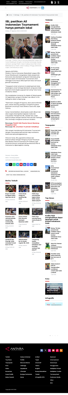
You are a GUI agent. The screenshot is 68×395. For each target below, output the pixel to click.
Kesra (22, 377)
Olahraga (16, 15)
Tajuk (37, 360)
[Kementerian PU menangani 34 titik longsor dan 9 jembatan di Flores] (47, 92)
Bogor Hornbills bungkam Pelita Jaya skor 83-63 (10, 195)
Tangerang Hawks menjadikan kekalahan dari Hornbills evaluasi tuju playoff (36, 245)
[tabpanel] (54, 289)
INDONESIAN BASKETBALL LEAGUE (18, 171)
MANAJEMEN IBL (35, 171)
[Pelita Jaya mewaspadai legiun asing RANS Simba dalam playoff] (37, 188)
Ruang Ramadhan (40, 371)
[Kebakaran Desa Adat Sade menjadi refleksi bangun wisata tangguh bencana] (47, 155)
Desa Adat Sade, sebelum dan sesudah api (56, 132)
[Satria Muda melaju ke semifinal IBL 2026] (24, 188)
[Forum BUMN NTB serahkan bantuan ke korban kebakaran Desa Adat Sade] (47, 141)
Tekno (37, 365)
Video (7, 368)
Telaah (37, 374)
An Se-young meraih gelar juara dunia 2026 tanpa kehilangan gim (56, 71)
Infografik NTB (39, 377)
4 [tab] (56, 296)
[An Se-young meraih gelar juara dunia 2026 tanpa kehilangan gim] (47, 70)
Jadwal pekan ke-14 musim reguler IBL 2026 (24, 241)
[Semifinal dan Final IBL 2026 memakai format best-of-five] (10, 234)
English (37, 368)
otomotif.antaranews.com (25, 3)
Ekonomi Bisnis (25, 362)
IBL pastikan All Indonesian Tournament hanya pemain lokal (39, 15)
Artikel (37, 357)
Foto (47, 279)
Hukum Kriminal (25, 357)
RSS (51, 383)
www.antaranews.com (40, 1)
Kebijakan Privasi (55, 368)
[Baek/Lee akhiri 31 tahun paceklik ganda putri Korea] (47, 104)
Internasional (54, 360)
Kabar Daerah (9, 377)
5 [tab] (59, 296)
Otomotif (38, 362)
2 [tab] (51, 296)
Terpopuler (14, 1)
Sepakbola (23, 368)
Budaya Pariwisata (26, 374)
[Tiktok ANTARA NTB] (55, 3)
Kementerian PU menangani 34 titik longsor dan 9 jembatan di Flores (56, 93)
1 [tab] (49, 296)
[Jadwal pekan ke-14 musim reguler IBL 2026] (24, 234)
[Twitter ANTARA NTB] (55, 2)
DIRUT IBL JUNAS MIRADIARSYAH (15, 174)
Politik (22, 360)
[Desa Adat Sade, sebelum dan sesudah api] (47, 132)
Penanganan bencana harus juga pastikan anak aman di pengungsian (55, 115)
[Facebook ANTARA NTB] (52, 2)
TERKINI (49, 20)
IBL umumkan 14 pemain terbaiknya (26, 127)
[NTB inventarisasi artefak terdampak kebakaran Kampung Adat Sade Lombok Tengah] (47, 168)
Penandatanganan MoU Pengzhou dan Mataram (54, 288)
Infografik (49, 298)
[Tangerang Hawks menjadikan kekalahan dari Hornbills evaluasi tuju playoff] (37, 234)
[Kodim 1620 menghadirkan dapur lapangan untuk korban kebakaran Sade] (47, 27)
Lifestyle (23, 371)
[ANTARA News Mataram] (35, 7)
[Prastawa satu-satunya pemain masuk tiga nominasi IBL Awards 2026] (10, 211)
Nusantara (8, 371)
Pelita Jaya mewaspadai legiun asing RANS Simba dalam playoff (36, 197)
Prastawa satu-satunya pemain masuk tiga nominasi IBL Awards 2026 (10, 220)
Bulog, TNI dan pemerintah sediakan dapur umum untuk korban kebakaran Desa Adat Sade (56, 57)
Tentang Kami (28, 1)
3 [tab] (54, 296)
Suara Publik (9, 374)
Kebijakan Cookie (55, 371)
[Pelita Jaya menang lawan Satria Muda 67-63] (37, 211)
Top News (21, 1)
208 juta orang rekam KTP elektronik (53, 329)
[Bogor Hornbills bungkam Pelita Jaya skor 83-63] (10, 188)
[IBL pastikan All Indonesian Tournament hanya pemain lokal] (54, 208)
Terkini (8, 1)
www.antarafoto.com (11, 3)
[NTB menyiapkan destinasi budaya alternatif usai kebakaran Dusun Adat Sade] (47, 185)
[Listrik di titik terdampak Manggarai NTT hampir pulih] (47, 82)
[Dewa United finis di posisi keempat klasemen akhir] (24, 211)
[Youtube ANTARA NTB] (52, 3)
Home (10, 15)
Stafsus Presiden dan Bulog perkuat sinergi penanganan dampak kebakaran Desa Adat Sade (56, 42)
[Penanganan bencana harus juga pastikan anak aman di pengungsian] (47, 114)
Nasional (53, 357)
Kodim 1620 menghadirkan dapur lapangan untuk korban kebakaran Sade (56, 28)
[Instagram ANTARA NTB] (58, 2)
